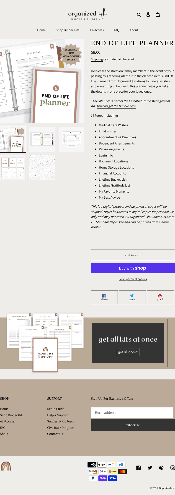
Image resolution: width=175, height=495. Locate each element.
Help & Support (58, 415)
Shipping (97, 59)
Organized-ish (167, 488)
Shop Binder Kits (11, 415)
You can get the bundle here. (116, 106)
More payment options (133, 279)
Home (4, 409)
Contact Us (55, 434)
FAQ (2, 427)
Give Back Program (60, 427)
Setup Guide (55, 409)
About (4, 434)
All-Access (7, 421)
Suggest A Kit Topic (60, 421)
